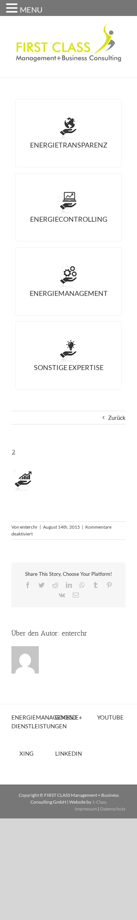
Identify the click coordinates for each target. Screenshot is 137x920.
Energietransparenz (68, 145)
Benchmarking (48, 241)
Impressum (86, 809)
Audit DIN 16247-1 (51, 305)
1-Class (99, 802)
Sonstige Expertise (69, 367)
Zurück (117, 417)
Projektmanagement (58, 411)
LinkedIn (68, 753)
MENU (31, 9)
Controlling (45, 231)
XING (26, 753)
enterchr (29, 527)
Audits (35, 167)
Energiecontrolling (68, 219)
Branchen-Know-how (59, 379)
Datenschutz (113, 809)
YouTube (110, 717)
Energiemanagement (69, 293)
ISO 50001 (39, 316)
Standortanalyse (52, 157)
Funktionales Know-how (64, 390)
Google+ (68, 717)
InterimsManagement (59, 400)
